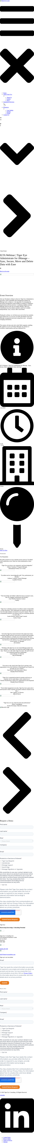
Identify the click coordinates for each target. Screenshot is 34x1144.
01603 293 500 (4, 949)
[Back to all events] (0, 268)
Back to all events (4, 271)
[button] (17, 46)
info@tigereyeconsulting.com (7, 954)
